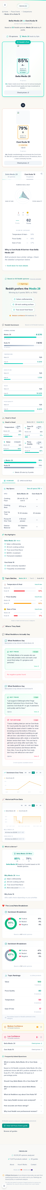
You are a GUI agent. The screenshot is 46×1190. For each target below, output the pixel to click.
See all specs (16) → (34, 488)
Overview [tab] (10, 480)
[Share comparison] (41, 173)
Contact (33, 1164)
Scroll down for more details (17, 266)
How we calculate (35, 279)
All (40, 772)
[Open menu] (5, 5)
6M (29, 772)
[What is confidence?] (35, 315)
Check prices (22, 92)
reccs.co (23, 6)
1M (21, 805)
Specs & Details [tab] (26, 480)
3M (25, 772)
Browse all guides (10, 1131)
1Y (33, 772)
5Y (37, 805)
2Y (37, 772)
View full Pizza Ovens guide (16, 1126)
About (12, 1164)
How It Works (22, 1164)
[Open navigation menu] (4, 1185)
